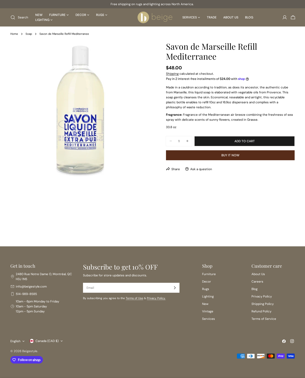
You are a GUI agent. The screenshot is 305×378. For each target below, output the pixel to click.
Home (14, 34)
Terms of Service (263, 319)
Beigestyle (29, 351)
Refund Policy (261, 311)
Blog (254, 289)
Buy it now (230, 155)
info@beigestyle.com (31, 286)
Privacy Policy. (156, 298)
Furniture (209, 274)
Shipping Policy (262, 304)
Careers (257, 281)
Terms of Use (134, 298)
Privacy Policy (261, 296)
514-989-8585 (26, 294)
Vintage (207, 311)
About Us (258, 274)
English (15, 341)
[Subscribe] (174, 287)
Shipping (172, 74)
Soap (29, 34)
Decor (206, 281)
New (205, 304)
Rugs (205, 289)
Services (208, 319)
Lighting (208, 296)
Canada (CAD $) (47, 341)
